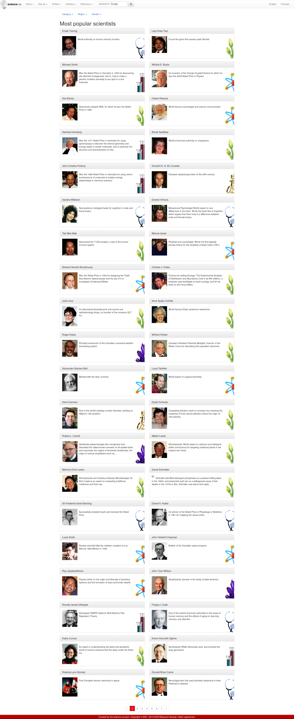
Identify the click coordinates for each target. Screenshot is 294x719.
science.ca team (121, 716)
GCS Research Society (165, 716)
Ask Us (42, 4)
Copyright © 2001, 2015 (142, 716)
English (272, 4)
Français (285, 4)
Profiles (56, 4)
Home (29, 4)
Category (67, 14)
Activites (70, 4)
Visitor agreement (186, 716)
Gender (96, 14)
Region (81, 14)
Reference (86, 4)
